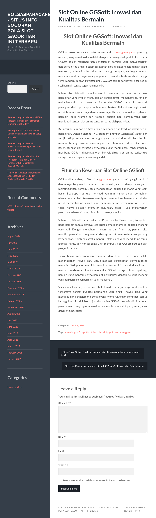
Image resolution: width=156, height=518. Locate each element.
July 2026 (12, 242)
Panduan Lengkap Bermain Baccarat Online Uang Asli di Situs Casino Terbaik (24, 146)
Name (62, 437)
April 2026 (12, 262)
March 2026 (13, 268)
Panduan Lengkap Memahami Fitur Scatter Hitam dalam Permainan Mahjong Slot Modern (24, 120)
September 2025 (15, 307)
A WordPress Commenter (20, 206)
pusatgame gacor (125, 52)
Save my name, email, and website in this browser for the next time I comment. (97, 480)
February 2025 (14, 352)
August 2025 (14, 313)
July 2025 (12, 320)
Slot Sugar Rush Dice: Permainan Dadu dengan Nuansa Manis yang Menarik (24, 133)
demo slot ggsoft (72, 332)
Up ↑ (137, 511)
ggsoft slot (105, 179)
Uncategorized (14, 387)
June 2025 (12, 326)
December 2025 (15, 288)
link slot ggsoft (106, 332)
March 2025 (13, 346)
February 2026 (14, 275)
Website (63, 465)
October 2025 (14, 301)
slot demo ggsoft (123, 332)
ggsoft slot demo (90, 332)
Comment (64, 403)
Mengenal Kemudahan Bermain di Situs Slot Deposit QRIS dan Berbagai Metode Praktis (24, 175)
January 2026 (14, 281)
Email (62, 451)
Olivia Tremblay (95, 26)
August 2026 (14, 236)
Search (11, 83)
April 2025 (12, 339)
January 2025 (14, 359)
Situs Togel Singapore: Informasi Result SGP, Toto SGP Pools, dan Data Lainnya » (104, 366)
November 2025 (15, 294)
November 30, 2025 (70, 26)
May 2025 (12, 333)
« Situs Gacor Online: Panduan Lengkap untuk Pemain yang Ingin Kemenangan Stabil (100, 353)
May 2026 (12, 255)
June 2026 (12, 249)
